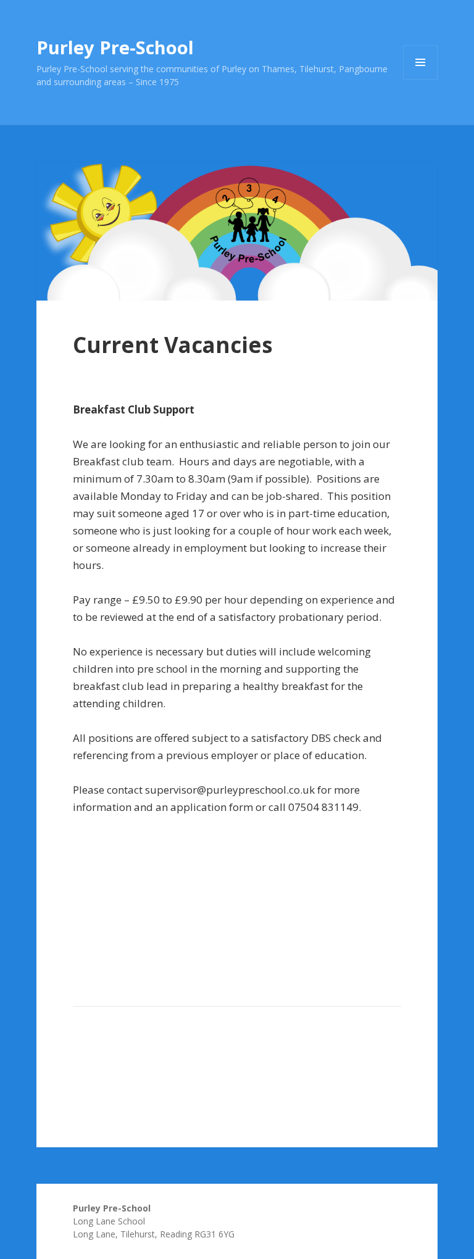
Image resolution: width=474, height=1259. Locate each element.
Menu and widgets (421, 79)
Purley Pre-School (115, 47)
